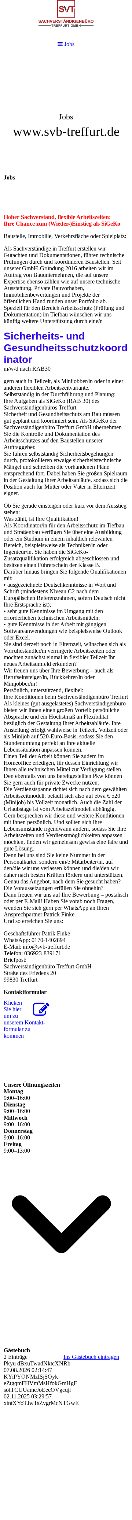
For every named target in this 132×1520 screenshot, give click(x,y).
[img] (66, 112)
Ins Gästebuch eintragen (91, 1357)
